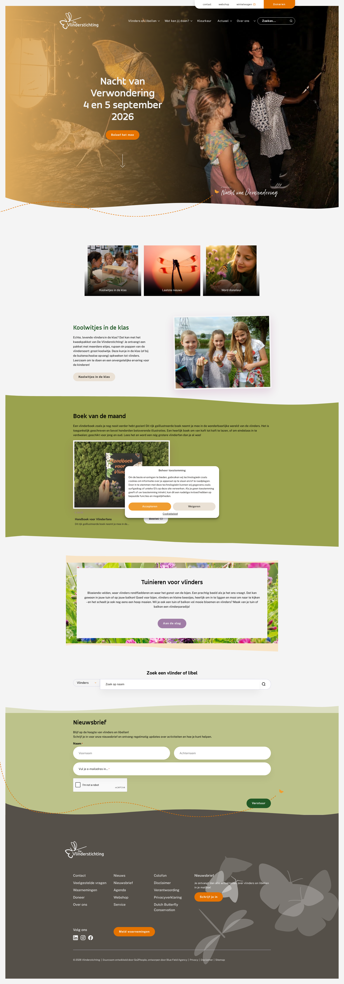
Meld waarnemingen (134, 931)
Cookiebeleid (170, 513)
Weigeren (194, 506)
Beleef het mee (122, 135)
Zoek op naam (115, 684)
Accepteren (149, 506)
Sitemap (220, 959)
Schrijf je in (209, 897)
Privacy (194, 959)
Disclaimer (207, 959)
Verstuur (259, 803)
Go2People (140, 959)
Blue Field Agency (176, 959)
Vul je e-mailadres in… (94, 769)
